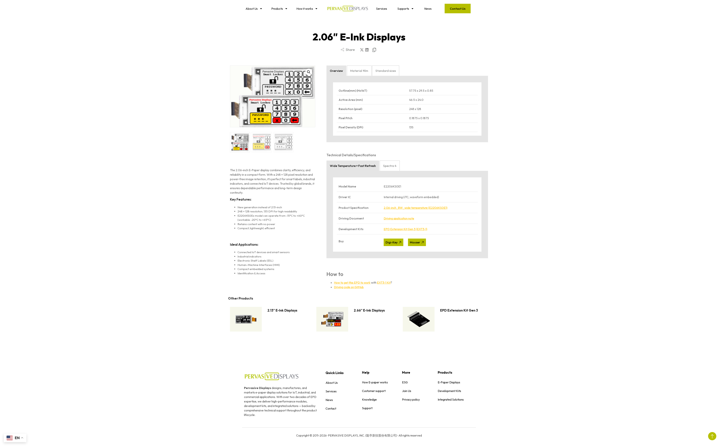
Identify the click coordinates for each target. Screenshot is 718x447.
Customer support (374, 391)
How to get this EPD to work (352, 282)
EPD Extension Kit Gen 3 (459, 310)
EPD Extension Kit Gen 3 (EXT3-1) (405, 229)
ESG (405, 382)
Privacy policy (411, 399)
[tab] (336, 70)
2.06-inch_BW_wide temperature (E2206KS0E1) (415, 208)
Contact (331, 408)
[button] (361, 49)
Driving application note (399, 218)
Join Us (406, 391)
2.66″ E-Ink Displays (369, 310)
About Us (252, 8)
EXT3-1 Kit (384, 282)
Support (367, 408)
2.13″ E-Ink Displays (282, 310)
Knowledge (369, 399)
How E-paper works (375, 382)
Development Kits (449, 391)
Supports (403, 8)
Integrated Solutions (451, 399)
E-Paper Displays (449, 382)
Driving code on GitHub (349, 287)
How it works (304, 8)
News (428, 8)
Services (381, 8)
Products (277, 8)
